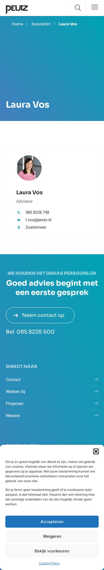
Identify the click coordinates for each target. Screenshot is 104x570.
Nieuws (13, 415)
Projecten (14, 403)
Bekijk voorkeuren (52, 550)
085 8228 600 (36, 332)
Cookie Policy (49, 563)
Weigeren (52, 536)
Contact (13, 379)
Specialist (40, 24)
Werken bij (15, 391)
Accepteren (52, 521)
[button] (96, 451)
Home (17, 24)
